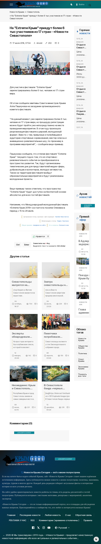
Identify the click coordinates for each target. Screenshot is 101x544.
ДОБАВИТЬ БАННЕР (24, 433)
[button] (11, 4)
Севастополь (33, 12)
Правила (88, 520)
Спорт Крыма (81, 360)
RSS (33, 520)
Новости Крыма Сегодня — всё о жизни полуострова (51, 472)
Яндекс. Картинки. (63, 221)
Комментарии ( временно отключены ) (59, 520)
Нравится (42, 236)
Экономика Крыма (83, 368)
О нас (68, 515)
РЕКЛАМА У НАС (17, 520)
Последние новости (30, 515)
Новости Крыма (17, 12)
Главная (11, 515)
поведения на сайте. (39, 225)
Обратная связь (83, 515)
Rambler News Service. (62, 217)
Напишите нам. (64, 225)
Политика (82, 353)
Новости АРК (83, 235)
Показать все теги (82, 375)
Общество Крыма (83, 347)
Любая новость (53, 515)
